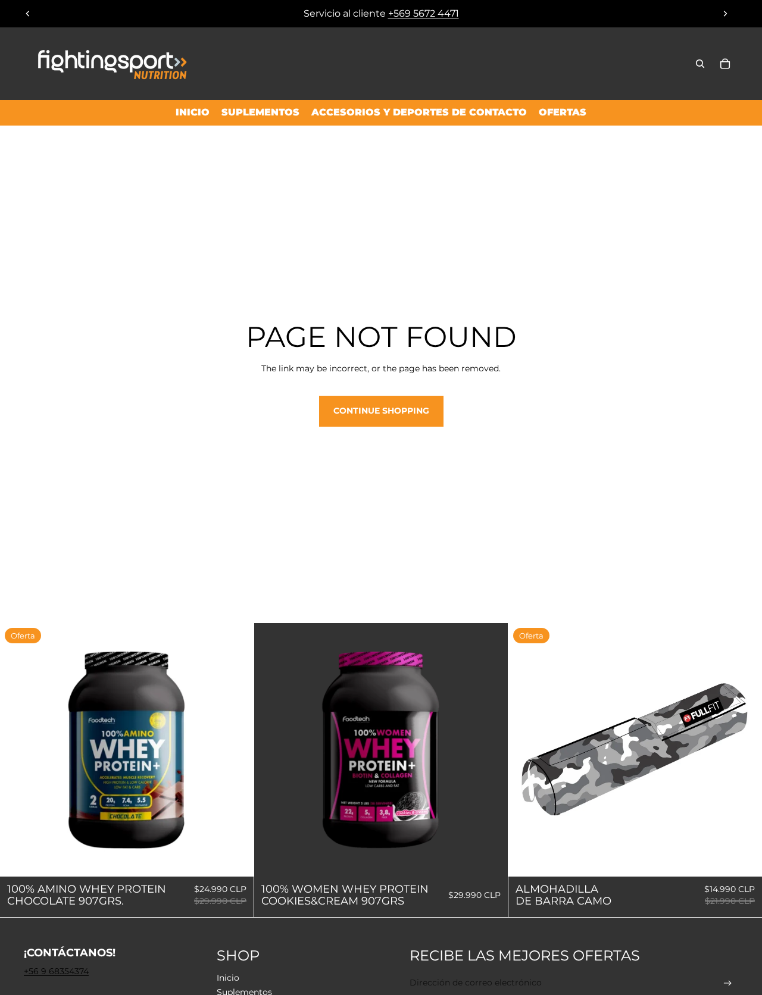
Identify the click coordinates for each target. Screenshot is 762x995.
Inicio (228, 977)
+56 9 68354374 (56, 971)
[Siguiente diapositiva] (725, 14)
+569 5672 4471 (423, 13)
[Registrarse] (727, 983)
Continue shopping (381, 410)
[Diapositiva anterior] (28, 14)
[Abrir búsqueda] (700, 64)
